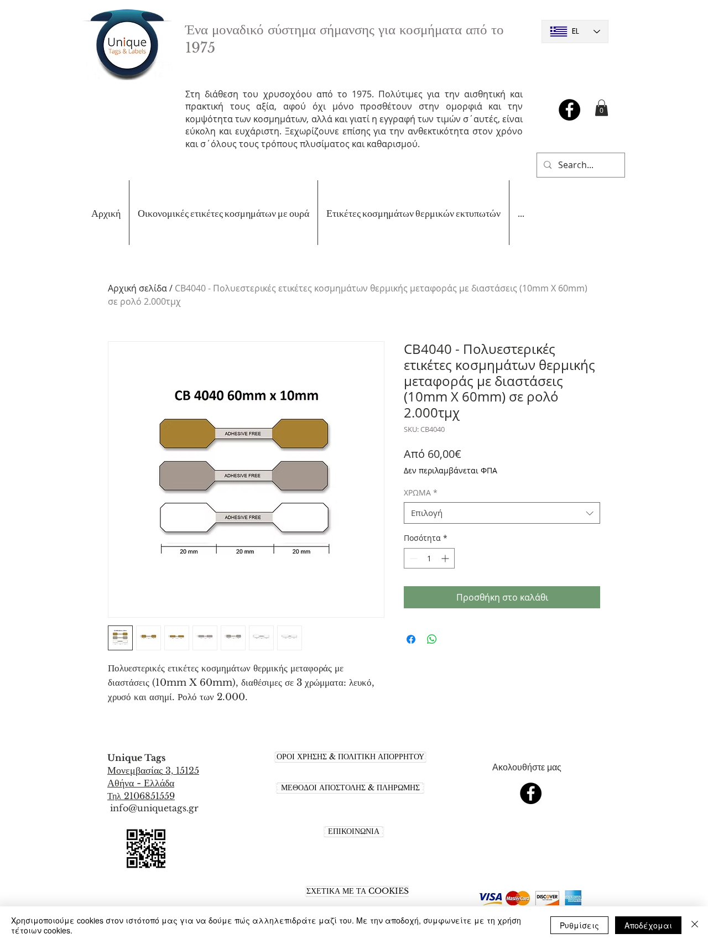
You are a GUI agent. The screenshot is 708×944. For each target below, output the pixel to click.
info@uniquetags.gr (154, 807)
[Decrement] (412, 558)
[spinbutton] (429, 558)
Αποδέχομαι (648, 925)
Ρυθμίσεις (579, 925)
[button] (601, 108)
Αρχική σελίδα (137, 288)
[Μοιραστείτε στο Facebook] (411, 639)
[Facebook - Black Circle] (569, 110)
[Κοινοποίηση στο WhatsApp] (432, 639)
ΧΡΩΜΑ (421, 492)
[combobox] (502, 513)
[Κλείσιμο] (694, 925)
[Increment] (446, 558)
